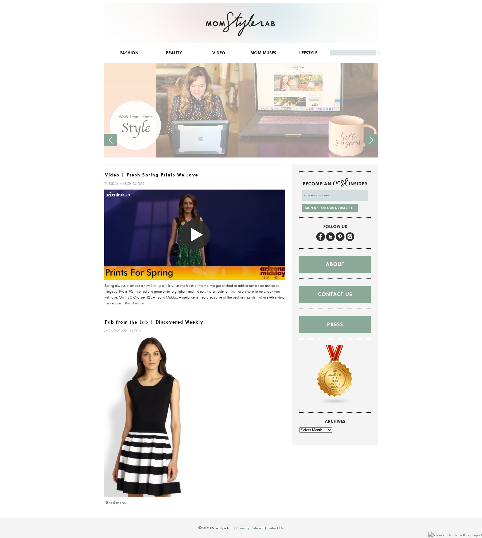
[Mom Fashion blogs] (335, 403)
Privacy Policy (248, 528)
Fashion (129, 52)
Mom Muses (263, 52)
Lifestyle (307, 52)
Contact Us (274, 528)
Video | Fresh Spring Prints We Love (151, 175)
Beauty (174, 52)
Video (218, 52)
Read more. (135, 303)
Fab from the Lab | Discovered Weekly (154, 322)
